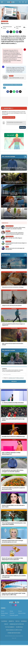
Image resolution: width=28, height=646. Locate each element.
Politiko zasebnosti (20, 377)
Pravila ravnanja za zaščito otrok (14, 629)
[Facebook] (25, 2)
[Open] (2, 2)
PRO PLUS (17, 621)
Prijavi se (22, 127)
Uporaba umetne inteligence (14, 632)
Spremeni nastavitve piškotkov (17, 624)
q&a (4, 87)
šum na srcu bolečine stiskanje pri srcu (13, 84)
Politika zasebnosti (9, 627)
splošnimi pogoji (12, 377)
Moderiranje (24, 621)
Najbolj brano (5, 222)
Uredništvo (11, 621)
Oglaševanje (4, 621)
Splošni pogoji (19, 627)
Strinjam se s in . (14, 377)
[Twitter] (11, 32)
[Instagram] (23, 2)
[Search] (20, 2)
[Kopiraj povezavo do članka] (20, 32)
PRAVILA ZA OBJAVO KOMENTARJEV (8, 117)
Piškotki (6, 624)
